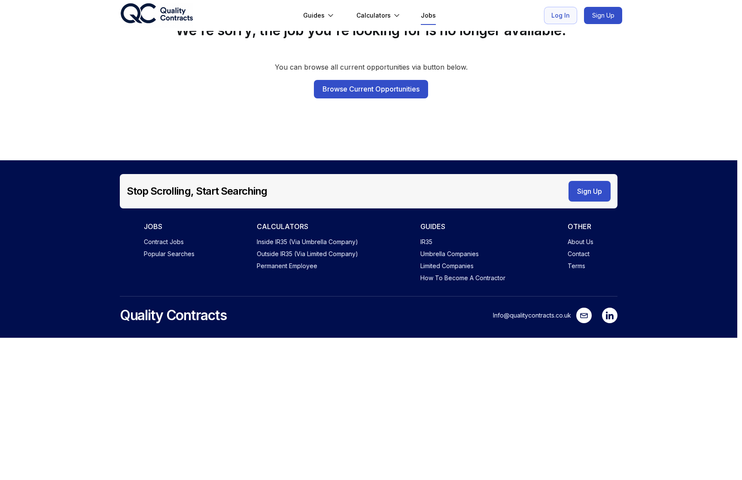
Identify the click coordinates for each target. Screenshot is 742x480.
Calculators (373, 15)
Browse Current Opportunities (371, 89)
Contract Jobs (164, 241)
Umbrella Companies (449, 253)
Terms (576, 265)
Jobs (428, 15)
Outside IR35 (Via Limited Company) (307, 253)
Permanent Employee (287, 265)
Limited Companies (447, 265)
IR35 (426, 241)
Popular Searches (169, 253)
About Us (580, 241)
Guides (314, 15)
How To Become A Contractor (462, 277)
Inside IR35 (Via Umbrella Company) (307, 241)
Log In (560, 15)
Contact (579, 253)
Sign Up (603, 15)
